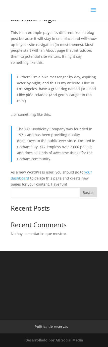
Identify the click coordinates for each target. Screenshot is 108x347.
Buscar (88, 192)
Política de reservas (51, 326)
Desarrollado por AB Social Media (54, 340)
